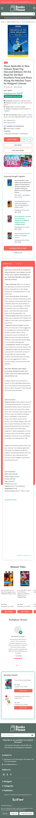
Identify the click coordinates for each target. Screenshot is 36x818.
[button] (18, 161)
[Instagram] (4, 774)
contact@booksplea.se (10, 764)
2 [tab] (16, 665)
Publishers (8, 790)
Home (3, 22)
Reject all (14, 813)
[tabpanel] (9, 593)
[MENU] (2, 8)
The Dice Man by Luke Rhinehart (22, 680)
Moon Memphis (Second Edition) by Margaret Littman (22, 235)
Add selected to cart (18, 248)
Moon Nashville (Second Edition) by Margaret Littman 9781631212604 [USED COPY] (8, 592)
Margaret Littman (14, 476)
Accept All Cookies (26, 813)
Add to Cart (23, 690)
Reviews (18, 264)
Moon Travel (13, 484)
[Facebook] (11, 774)
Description (7, 264)
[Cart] (34, 8)
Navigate (8, 781)
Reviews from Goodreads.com (24, 555)
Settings (5, 813)
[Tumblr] (7, 774)
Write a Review (17, 87)
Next (32, 675)
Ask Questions (18, 150)
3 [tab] (19, 665)
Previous (29, 675)
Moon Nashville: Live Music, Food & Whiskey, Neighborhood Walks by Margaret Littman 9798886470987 (23, 220)
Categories (8, 786)
